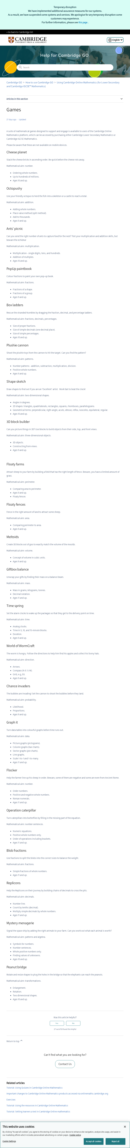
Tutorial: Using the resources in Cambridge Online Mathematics (37, 1105)
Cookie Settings (9, 1141)
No (73, 1023)
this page (83, 22)
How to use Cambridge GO (39, 82)
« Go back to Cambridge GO (19, 32)
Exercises (10, 1099)
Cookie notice (75, 1135)
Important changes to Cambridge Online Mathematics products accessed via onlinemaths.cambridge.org (57, 1093)
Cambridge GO (14, 82)
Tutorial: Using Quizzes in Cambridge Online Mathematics (34, 1087)
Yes (56, 1023)
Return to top (13, 1041)
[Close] (124, 1126)
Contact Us (65, 1064)
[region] (65, 1135)
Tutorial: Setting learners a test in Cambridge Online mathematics (38, 1111)
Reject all (115, 1141)
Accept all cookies (93, 1141)
